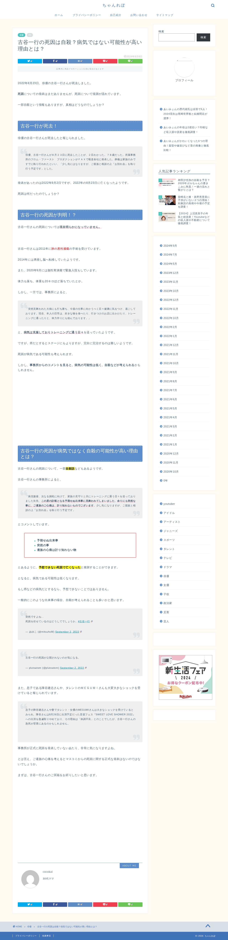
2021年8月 (170, 381)
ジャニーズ (171, 530)
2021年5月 (170, 408)
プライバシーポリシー (87, 15)
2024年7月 (170, 254)
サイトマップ (164, 15)
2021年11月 (171, 354)
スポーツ (169, 539)
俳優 (22, 35)
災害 (166, 612)
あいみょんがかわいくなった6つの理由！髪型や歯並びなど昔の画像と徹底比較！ (186, 145)
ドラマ (168, 567)
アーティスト (172, 521)
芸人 (166, 621)
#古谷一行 (84, 621)
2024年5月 (170, 263)
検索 (161, 31)
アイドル (169, 512)
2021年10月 (171, 363)
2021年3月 (170, 426)
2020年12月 (171, 453)
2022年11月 (171, 308)
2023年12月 (171, 272)
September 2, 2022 (67, 631)
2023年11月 (171, 281)
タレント (169, 548)
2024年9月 (170, 245)
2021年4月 (170, 417)
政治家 (168, 603)
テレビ (168, 557)
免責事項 (46, 936)
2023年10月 (171, 290)
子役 (166, 594)
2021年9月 (170, 372)
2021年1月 (170, 444)
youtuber (169, 503)
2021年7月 (170, 390)
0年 (166, 480)
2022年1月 (170, 336)
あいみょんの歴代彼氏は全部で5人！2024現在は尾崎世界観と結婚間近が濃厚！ (186, 114)
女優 (166, 585)
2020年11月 (171, 462)
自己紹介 (115, 15)
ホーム (59, 15)
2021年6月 (170, 399)
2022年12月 (171, 299)
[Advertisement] (80, 410)
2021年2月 (170, 435)
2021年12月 (171, 344)
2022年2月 (170, 326)
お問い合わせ (138, 15)
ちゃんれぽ (114, 5)
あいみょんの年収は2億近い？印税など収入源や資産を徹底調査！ (186, 129)
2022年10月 (171, 318)
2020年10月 (171, 471)
